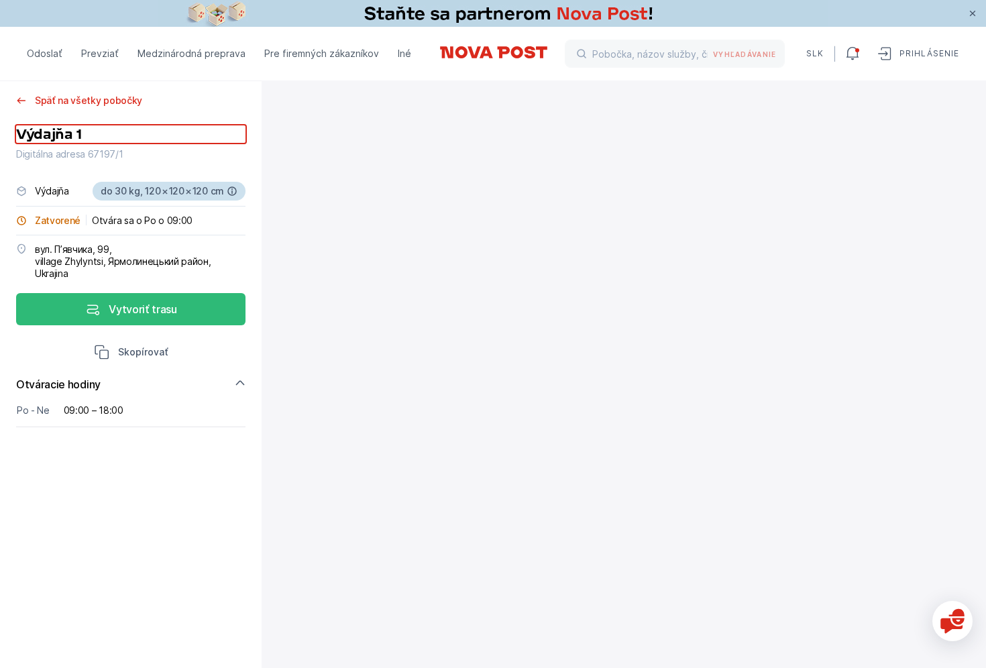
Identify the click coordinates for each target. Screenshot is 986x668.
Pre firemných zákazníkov (321, 53)
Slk (815, 53)
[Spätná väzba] (952, 621)
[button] (131, 353)
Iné (404, 53)
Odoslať (44, 53)
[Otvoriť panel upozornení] (852, 53)
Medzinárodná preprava (191, 53)
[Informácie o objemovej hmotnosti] (232, 191)
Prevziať (100, 53)
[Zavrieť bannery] (972, 13)
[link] (493, 13)
